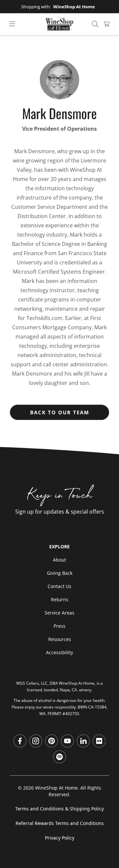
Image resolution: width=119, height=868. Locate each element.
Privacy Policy (59, 838)
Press (59, 626)
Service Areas (59, 613)
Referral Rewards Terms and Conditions (60, 823)
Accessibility (59, 652)
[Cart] (106, 24)
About (59, 560)
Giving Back (59, 573)
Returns (59, 599)
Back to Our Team (59, 412)
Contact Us (59, 586)
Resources (59, 639)
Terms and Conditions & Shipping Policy (59, 808)
